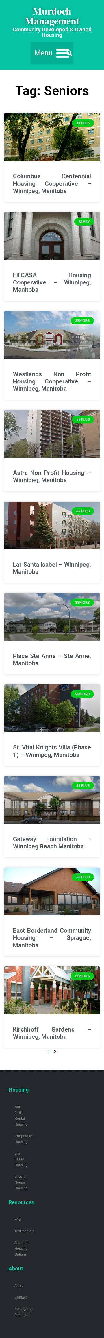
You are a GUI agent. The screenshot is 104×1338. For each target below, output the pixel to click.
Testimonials (24, 1231)
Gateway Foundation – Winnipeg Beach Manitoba (52, 843)
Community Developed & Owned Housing (52, 32)
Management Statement (23, 1312)
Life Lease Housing (21, 1159)
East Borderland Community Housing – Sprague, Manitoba (52, 937)
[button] (52, 53)
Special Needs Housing (21, 1182)
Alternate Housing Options (21, 1248)
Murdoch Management (52, 15)
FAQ (17, 1219)
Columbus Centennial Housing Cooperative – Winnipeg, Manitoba (52, 183)
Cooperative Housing (23, 1139)
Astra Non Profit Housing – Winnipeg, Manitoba (52, 476)
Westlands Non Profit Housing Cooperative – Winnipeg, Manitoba (52, 381)
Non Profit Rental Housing (21, 1115)
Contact (20, 1297)
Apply (18, 1285)
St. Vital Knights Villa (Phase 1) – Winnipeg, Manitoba (52, 751)
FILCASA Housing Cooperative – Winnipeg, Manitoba (52, 282)
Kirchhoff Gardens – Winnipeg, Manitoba (52, 1033)
